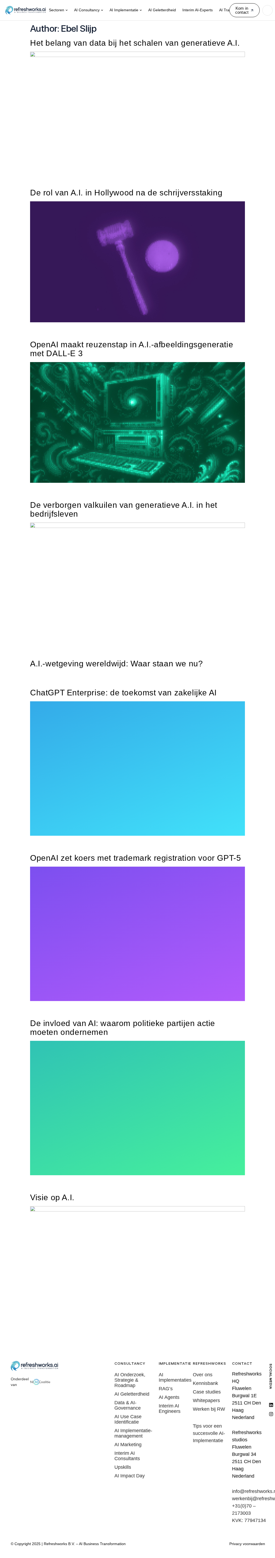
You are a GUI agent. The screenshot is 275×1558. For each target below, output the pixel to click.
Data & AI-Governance (127, 1405)
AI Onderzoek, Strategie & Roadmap (129, 1380)
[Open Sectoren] (67, 10)
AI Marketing (128, 1444)
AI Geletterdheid (131, 1394)
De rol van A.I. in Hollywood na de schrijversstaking (126, 192)
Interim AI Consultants (127, 1455)
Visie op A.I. (52, 1197)
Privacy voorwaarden (247, 1544)
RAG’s (166, 1388)
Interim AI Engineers (169, 1408)
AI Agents (169, 1397)
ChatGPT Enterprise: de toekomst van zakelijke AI (123, 692)
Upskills (122, 1467)
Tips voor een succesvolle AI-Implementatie (209, 1433)
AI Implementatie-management (133, 1433)
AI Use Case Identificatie (128, 1419)
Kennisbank (205, 1383)
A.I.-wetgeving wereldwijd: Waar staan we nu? (116, 663)
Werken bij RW (209, 1409)
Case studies (207, 1392)
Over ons (202, 1374)
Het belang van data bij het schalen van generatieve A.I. (135, 42)
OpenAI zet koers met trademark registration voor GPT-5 (135, 857)
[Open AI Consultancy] (102, 10)
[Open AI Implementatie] (141, 10)
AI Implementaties (174, 1377)
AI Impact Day (129, 1475)
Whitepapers (206, 1400)
